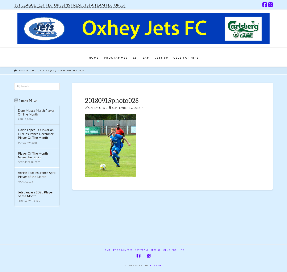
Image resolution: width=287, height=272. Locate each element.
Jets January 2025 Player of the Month (35, 194)
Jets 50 (156, 250)
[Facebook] (264, 4)
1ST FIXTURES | (52, 5)
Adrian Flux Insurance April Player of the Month (36, 175)
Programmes (123, 250)
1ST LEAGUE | (26, 5)
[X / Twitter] (270, 4)
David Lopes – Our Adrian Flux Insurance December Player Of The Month (36, 133)
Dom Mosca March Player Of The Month (36, 112)
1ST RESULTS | (78, 5)
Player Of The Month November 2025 (33, 155)
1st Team (141, 250)
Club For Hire (173, 250)
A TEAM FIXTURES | (108, 5)
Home (107, 250)
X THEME (156, 265)
